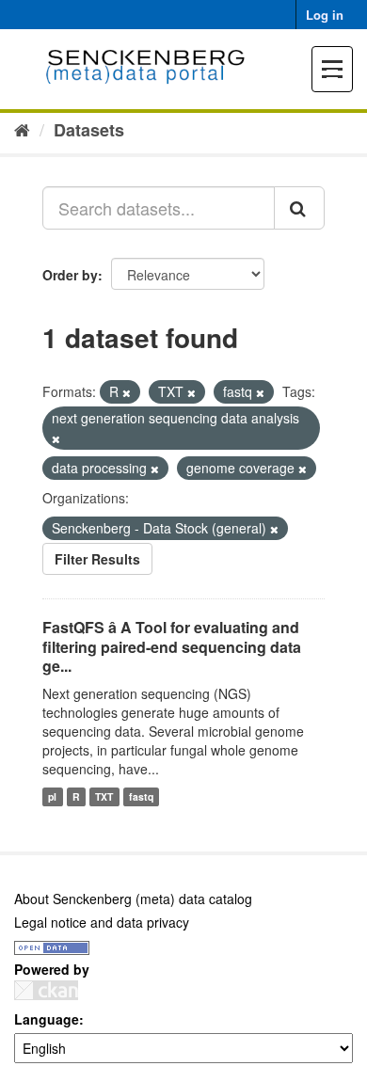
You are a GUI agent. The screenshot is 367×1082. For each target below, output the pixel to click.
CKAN (46, 990)
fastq (141, 796)
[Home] (22, 129)
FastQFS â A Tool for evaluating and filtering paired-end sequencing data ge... (171, 646)
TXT (104, 796)
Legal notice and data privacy (101, 922)
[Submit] (299, 208)
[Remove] (126, 392)
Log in (324, 15)
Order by (70, 274)
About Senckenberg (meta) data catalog (133, 898)
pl (52, 796)
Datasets (89, 130)
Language (46, 1019)
